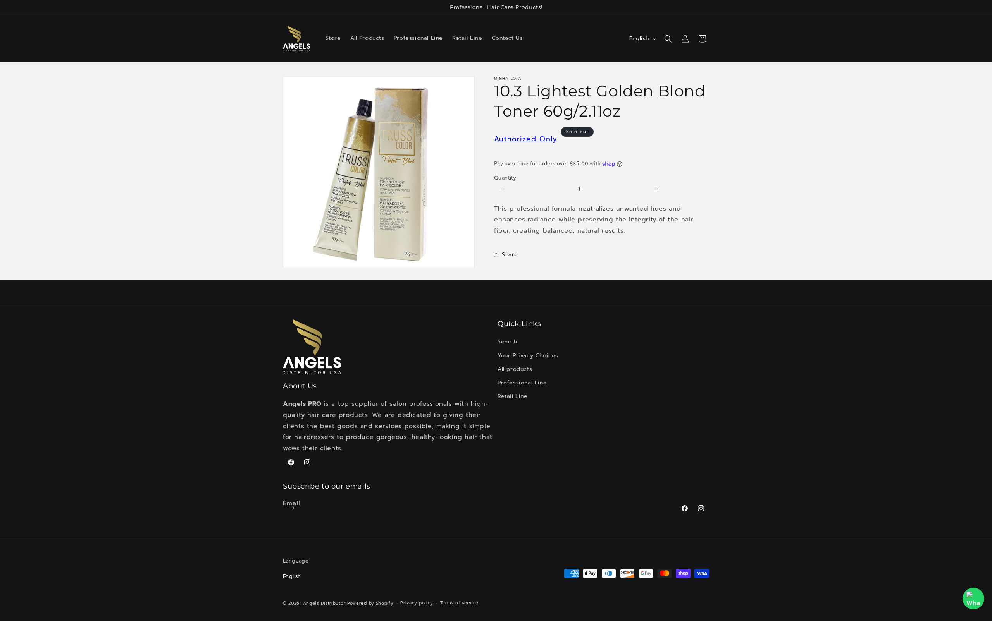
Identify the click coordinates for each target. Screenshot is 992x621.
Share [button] (510, 254)
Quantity (505, 178)
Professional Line (522, 383)
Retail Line (513, 397)
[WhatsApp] (973, 598)
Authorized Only (526, 139)
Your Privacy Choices (528, 356)
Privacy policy (416, 602)
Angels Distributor (324, 603)
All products (515, 369)
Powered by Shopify (370, 603)
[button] (668, 38)
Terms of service (459, 602)
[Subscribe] (291, 507)
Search (507, 342)
